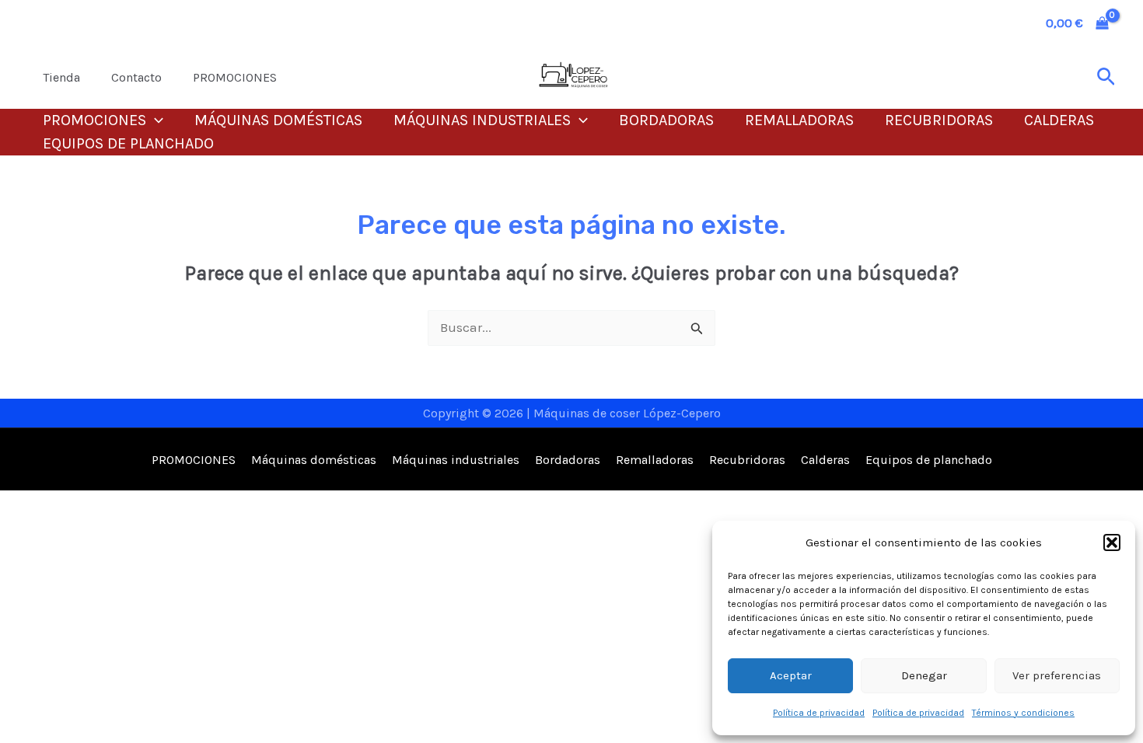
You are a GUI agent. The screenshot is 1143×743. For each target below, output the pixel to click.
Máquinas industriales (482, 120)
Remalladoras (799, 120)
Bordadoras (666, 120)
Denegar (924, 675)
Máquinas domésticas (278, 120)
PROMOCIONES (235, 77)
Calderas (1059, 120)
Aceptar (791, 675)
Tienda (61, 77)
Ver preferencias (1056, 675)
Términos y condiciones (1023, 712)
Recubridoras (939, 120)
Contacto (136, 77)
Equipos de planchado (128, 143)
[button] (1112, 542)
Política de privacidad (819, 712)
